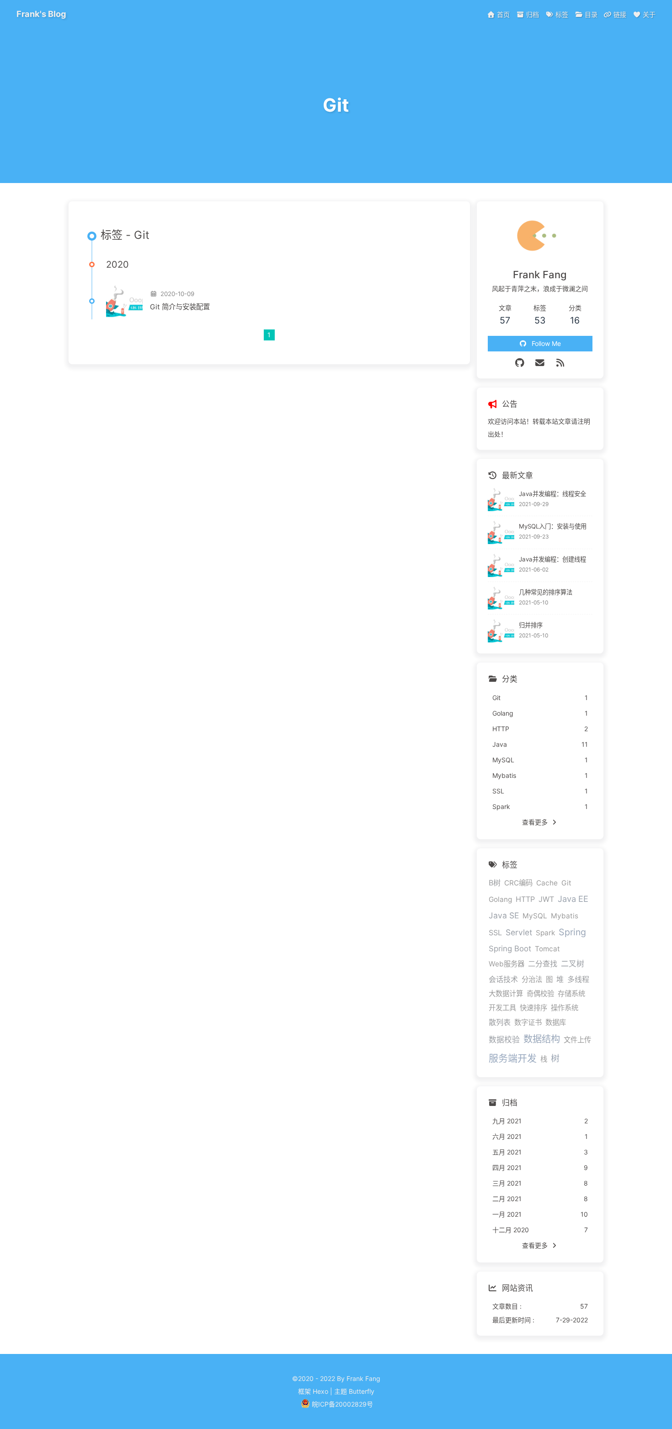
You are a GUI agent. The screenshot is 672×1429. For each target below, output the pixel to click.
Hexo (320, 1391)
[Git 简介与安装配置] (124, 301)
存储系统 (571, 993)
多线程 (578, 979)
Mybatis (564, 915)
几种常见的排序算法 (545, 592)
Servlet (519, 932)
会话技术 (503, 979)
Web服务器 (506, 964)
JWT (546, 899)
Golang (500, 899)
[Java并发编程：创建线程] (501, 565)
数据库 (555, 1022)
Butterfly (361, 1391)
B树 (495, 882)
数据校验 (504, 1039)
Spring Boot (510, 948)
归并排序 (531, 625)
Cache (547, 883)
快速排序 (533, 1007)
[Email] (540, 362)
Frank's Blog (41, 14)
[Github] (520, 362)
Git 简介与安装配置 (180, 306)
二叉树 (572, 963)
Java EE (573, 899)
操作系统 (564, 1007)
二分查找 (542, 963)
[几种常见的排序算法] (501, 598)
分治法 (532, 979)
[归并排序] (501, 630)
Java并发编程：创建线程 (552, 559)
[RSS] (560, 362)
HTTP (525, 899)
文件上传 (577, 1039)
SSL (495, 932)
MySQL (535, 915)
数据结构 (541, 1039)
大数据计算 (506, 993)
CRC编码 (518, 883)
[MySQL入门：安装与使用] (501, 532)
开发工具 (502, 1007)
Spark (545, 932)
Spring (572, 932)
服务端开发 (513, 1058)
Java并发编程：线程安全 (552, 493)
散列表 (500, 1022)
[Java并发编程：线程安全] (501, 499)
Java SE (504, 915)
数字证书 (528, 1022)
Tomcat (547, 948)
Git (566, 883)
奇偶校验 (540, 993)
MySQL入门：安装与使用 (553, 526)
